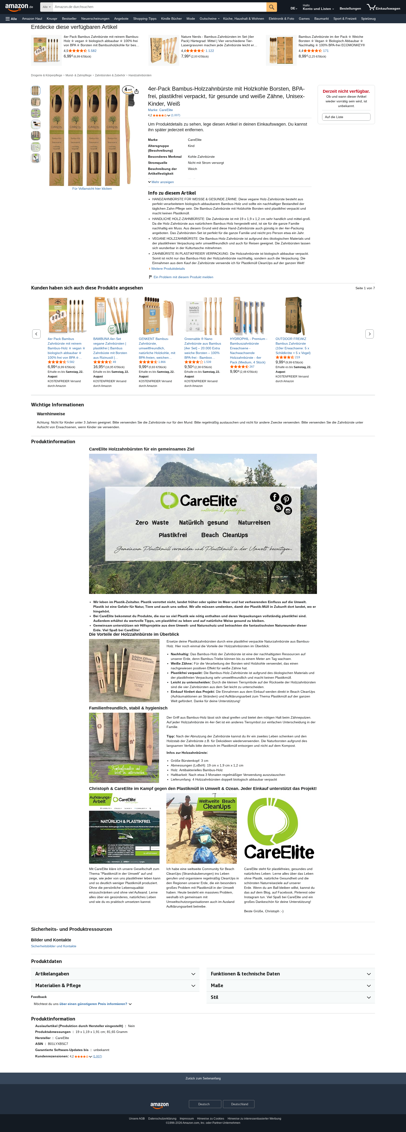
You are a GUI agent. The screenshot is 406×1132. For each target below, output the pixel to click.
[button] (11, 18)
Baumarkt (321, 18)
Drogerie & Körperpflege (46, 75)
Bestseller (69, 18)
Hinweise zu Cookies (210, 1118)
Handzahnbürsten (140, 75)
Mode (191, 18)
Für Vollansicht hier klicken (92, 188)
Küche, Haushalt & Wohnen (243, 18)
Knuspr (52, 18)
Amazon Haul (32, 18)
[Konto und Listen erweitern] (333, 9)
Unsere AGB (137, 1118)
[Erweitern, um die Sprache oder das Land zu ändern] (296, 8)
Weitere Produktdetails (168, 268)
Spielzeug (368, 18)
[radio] (35, 90)
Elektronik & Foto (281, 18)
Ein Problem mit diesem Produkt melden (183, 277)
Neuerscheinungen (95, 18)
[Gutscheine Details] (219, 18)
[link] (69, 56)
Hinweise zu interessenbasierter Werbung (254, 1118)
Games (304, 18)
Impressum (187, 1118)
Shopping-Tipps (144, 18)
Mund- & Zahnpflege (79, 75)
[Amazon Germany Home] (159, 1106)
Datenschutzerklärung (162, 1118)
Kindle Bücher (171, 18)
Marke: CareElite (160, 110)
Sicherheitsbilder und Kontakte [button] (53, 946)
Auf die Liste (334, 117)
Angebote (121, 18)
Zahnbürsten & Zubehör (110, 75)
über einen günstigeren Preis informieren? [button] (93, 1004)
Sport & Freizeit (344, 18)
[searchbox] (159, 7)
